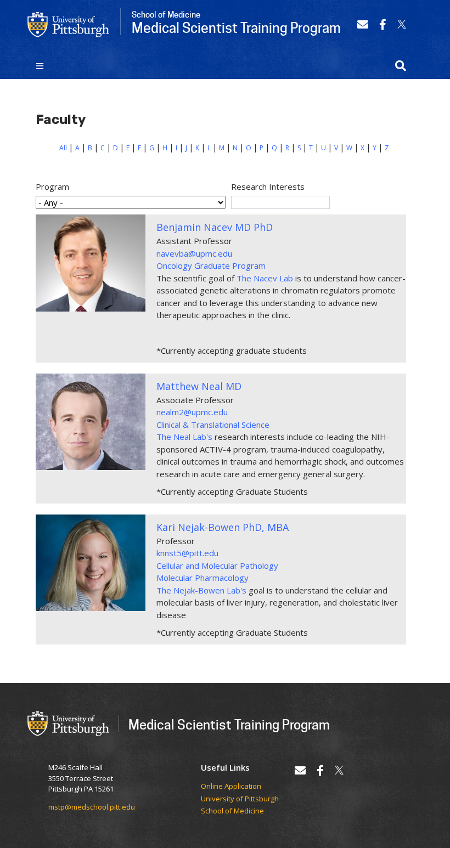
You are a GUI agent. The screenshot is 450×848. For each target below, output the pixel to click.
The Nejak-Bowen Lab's (201, 590)
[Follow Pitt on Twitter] (401, 24)
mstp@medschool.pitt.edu (91, 807)
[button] (400, 66)
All (63, 147)
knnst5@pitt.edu (187, 552)
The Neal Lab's (185, 436)
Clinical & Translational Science (212, 424)
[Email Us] (362, 24)
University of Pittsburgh (240, 799)
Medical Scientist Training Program (229, 724)
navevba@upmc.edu (194, 253)
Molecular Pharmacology (202, 577)
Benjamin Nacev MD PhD (214, 227)
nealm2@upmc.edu (192, 411)
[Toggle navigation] (39, 66)
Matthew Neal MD (198, 386)
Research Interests (268, 186)
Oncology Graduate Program (211, 265)
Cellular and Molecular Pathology (217, 565)
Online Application (231, 786)
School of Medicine (232, 811)
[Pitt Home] (68, 23)
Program (52, 186)
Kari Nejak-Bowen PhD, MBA (222, 527)
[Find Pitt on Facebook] (382, 24)
